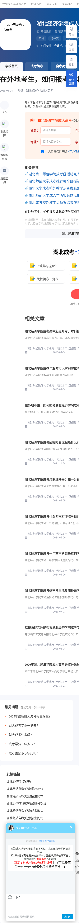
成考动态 (67, 4)
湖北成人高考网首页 (14, 4)
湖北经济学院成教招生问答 (25, 818)
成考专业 (51, 4)
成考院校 (36, 4)
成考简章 (37, 66)
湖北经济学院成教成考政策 (25, 810)
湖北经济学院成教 (19, 781)
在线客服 (71, 81)
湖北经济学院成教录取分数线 (26, 803)
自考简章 (62, 66)
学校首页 (11, 66)
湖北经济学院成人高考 (39, 90)
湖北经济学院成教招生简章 (25, 796)
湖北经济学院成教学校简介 (25, 789)
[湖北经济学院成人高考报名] (71, 59)
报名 (71, 64)
